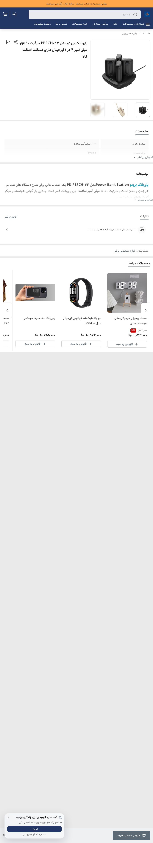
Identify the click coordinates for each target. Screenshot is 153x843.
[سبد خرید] (5, 14)
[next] (7, 310)
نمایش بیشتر (145, 157)
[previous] (145, 310)
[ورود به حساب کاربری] (15, 14)
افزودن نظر (10, 217)
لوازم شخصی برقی (129, 33)
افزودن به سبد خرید (128, 835)
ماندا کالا (146, 33)
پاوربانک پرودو (139, 184)
